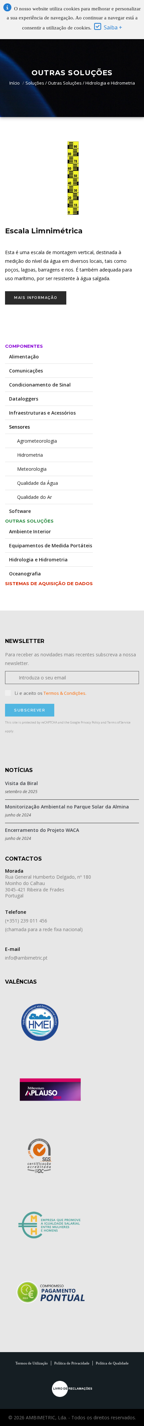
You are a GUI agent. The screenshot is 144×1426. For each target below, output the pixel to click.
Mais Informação (35, 298)
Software (20, 511)
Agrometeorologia (33, 441)
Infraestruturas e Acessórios (42, 413)
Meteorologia (28, 469)
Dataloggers (23, 399)
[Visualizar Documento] (50, 1089)
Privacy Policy (90, 722)
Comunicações (26, 370)
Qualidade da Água (33, 483)
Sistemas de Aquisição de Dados (49, 583)
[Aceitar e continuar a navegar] (97, 27)
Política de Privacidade (71, 1363)
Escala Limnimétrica (43, 230)
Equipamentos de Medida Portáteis (50, 545)
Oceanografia (25, 573)
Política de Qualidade (112, 1363)
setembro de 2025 (21, 791)
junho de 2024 (18, 815)
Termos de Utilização (31, 1363)
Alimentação (24, 356)
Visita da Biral (21, 783)
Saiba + (113, 27)
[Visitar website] (40, 1022)
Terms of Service (119, 722)
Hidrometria (26, 455)
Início (14, 83)
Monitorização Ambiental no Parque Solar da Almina (67, 806)
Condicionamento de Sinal (40, 384)
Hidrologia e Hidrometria (38, 559)
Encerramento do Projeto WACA (42, 830)
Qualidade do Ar (30, 497)
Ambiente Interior (30, 531)
